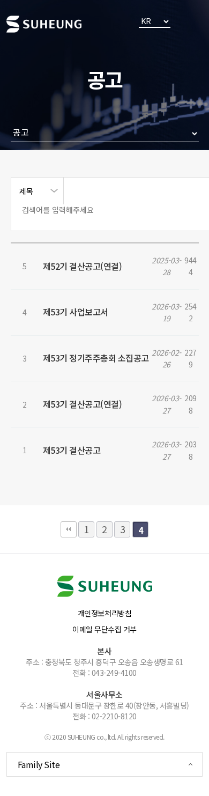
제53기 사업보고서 (75, 311)
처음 (69, 529)
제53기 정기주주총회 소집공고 (96, 357)
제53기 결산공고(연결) (82, 403)
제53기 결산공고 (72, 450)
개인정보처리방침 (104, 613)
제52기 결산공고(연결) (82, 266)
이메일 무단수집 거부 (104, 629)
